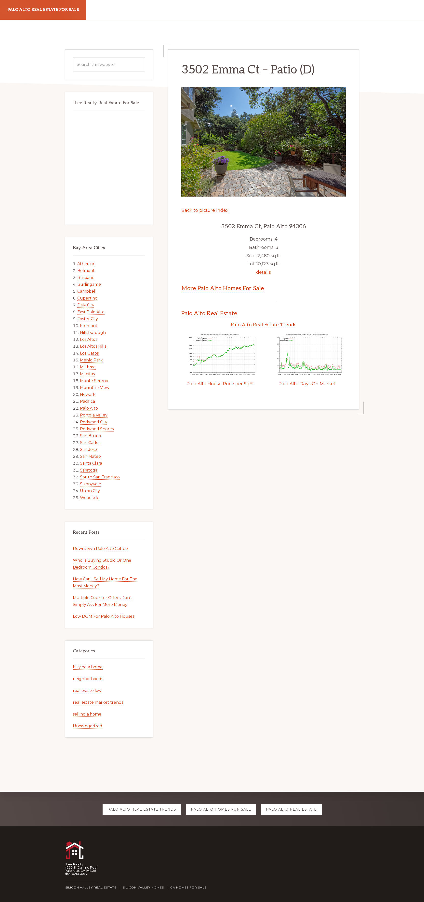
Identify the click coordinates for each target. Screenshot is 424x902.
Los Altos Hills (93, 346)
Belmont (86, 270)
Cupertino (87, 298)
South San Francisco (100, 477)
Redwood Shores (97, 429)
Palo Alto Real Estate (209, 313)
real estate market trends (98, 702)
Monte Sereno (94, 380)
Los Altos (88, 339)
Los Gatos (89, 353)
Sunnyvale (90, 484)
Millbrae (88, 367)
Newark (87, 394)
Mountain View (94, 387)
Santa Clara (91, 463)
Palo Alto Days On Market (306, 384)
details (263, 272)
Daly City (85, 305)
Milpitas (87, 374)
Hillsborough (93, 332)
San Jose (88, 449)
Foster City (87, 318)
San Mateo (90, 456)
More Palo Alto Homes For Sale (222, 288)
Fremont (88, 325)
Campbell (86, 291)
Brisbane (85, 277)
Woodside (89, 497)
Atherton (86, 263)
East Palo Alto (91, 312)
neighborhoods (88, 678)
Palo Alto (89, 408)
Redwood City (93, 422)
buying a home (88, 667)
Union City (90, 490)
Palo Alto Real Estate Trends (263, 325)
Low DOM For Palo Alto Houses (103, 616)
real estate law (87, 690)
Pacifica (87, 401)
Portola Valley (93, 415)
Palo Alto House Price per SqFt (220, 384)
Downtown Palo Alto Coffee (100, 548)
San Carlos (90, 442)
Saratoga (88, 470)
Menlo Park (91, 360)
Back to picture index (204, 210)
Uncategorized (87, 726)
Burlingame (89, 284)
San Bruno (90, 435)
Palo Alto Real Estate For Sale (43, 9)
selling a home (87, 714)
